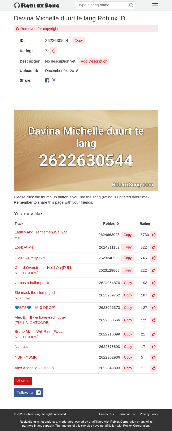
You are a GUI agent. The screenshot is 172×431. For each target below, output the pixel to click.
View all (22, 381)
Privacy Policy (149, 414)
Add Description (94, 61)
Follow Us (25, 392)
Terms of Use (127, 414)
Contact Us (106, 414)
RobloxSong (32, 414)
